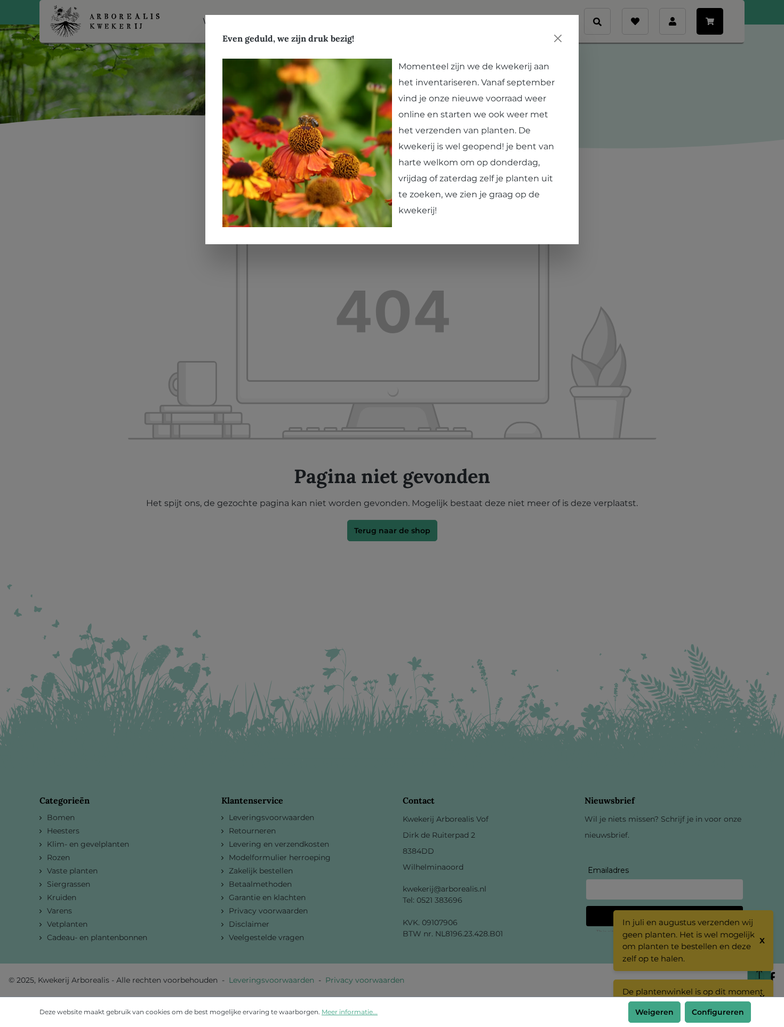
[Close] (558, 38)
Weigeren (654, 1012)
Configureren (718, 1012)
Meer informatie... (350, 1012)
